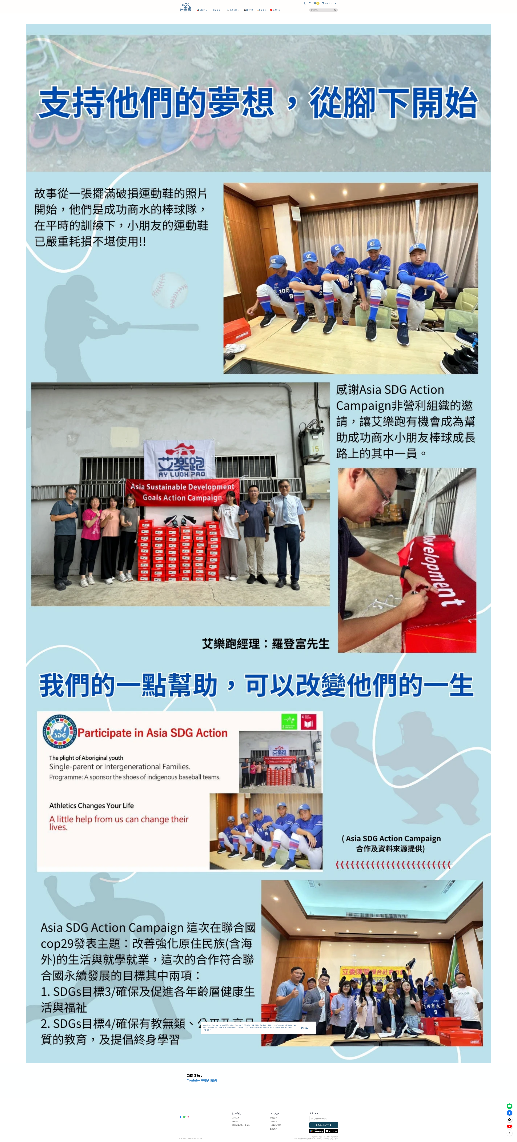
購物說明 (273, 1118)
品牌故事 (235, 1118)
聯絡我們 (273, 1129)
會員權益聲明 (275, 1125)
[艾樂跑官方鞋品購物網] (185, 7)
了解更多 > (207, 1030)
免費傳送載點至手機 (323, 1125)
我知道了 (305, 1028)
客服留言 (273, 1121)
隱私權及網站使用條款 (241, 1125)
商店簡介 (235, 1121)
